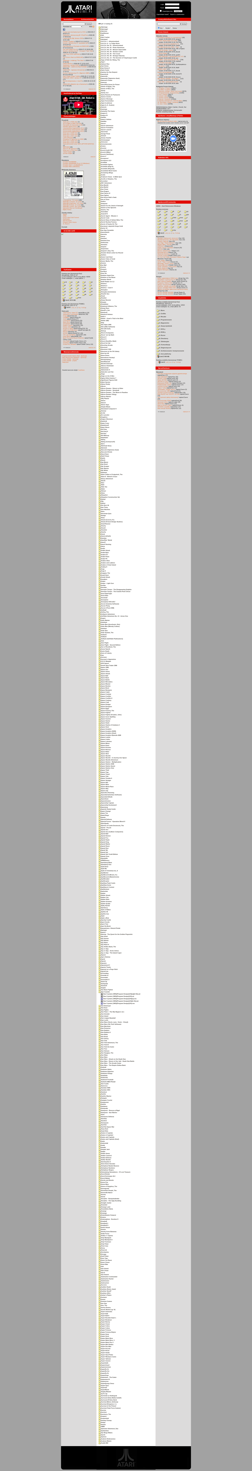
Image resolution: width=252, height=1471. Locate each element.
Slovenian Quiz (106, 513)
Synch (103, 1435)
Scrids (103, 175)
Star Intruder (105, 1014)
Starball (103, 1067)
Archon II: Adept (68, 328)
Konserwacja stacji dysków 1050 (73, 129)
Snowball (104, 597)
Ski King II (104, 431)
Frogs (65, 316)
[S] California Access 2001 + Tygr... (169, 47)
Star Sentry (105, 1038)
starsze (93, 156)
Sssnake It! (105, 975)
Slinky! (103, 499)
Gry (161, 28)
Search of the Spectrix (108, 207)
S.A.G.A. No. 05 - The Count (110, 54)
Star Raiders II (106, 1032)
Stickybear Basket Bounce (110, 1166)
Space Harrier (105, 721)
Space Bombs (106, 686)
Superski (104, 1387)
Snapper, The (105, 573)
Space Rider (105, 751)
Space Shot (105, 753)
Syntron (103, 1437)
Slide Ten (104, 487)
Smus (103, 546)
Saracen (103, 107)
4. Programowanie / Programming (168, 93)
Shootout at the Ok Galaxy (110, 351)
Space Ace (104, 669)
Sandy (103, 90)
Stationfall (104, 1143)
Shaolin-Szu (105, 294)
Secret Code (105, 218)
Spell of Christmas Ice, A (109, 870)
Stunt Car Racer (106, 1260)
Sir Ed (103, 413)
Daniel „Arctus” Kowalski (165, 247)
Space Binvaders (106, 682)
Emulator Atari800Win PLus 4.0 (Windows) (76, 163)
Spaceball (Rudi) (106, 797)
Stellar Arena (105, 1153)
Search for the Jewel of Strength (112, 205)
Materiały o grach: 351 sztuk (72, 206)
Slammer (104, 472)
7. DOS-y (162, 329)
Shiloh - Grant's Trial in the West (112, 318)
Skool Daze (105, 454)
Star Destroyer (106, 1006)
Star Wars (104, 1057)
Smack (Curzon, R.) (107, 520)
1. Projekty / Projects (164, 88)
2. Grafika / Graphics (164, 89)
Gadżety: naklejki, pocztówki (167, 286)
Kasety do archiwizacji (165, 72)
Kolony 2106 (67, 327)
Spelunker (104, 891)
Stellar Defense (106, 1157)
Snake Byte (105, 552)
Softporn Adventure (108, 614)
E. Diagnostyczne (165, 347)
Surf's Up (104, 1394)
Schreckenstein (106, 144)
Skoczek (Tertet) (106, 452)
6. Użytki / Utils (162, 96)
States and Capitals (107, 1137)
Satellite (103, 121)
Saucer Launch (106, 129)
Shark (103, 296)
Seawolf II (104, 214)
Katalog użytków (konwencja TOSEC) (169, 360)
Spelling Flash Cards (108, 883)
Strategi (103, 1211)
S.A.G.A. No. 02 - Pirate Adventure (112, 47)
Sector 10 (104, 228)
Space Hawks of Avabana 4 (110, 725)
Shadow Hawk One (107, 275)
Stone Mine (105, 1184)
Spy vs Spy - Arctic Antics (110, 951)
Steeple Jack (105, 1149)
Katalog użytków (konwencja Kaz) (168, 302)
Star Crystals (105, 992)
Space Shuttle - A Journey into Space (114, 758)
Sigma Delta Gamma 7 (108, 378)
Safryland (104, 39)
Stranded (104, 1205)
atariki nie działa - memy (165, 50)
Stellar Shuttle (106, 1159)
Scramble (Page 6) (107, 166)
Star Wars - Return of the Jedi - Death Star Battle (117, 1061)
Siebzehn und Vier (107, 372)
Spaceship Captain (107, 803)
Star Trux (104, 1049)
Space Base (105, 677)
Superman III (105, 1379)
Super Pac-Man (106, 1346)
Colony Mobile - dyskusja (70, 359)
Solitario (104, 634)
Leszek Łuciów (162, 255)
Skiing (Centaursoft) (108, 441)
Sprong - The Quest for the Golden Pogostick (116, 934)
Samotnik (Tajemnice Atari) (110, 78)
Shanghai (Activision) (108, 292)
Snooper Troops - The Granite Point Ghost (115, 591)
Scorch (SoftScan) (107, 154)
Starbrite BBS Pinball (108, 1082)
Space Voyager (106, 780)
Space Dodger (106, 704)
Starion (103, 1104)
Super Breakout (106, 1320)
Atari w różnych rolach (165, 405)
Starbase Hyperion (107, 1071)
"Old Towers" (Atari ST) (70, 312)
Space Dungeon (106, 706)
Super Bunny (105, 1322)
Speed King (105, 842)
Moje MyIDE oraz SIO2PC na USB (168, 394)
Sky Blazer (104, 462)
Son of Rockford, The (108, 647)
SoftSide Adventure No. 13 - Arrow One (114, 616)
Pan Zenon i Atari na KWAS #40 (73, 57)
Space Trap (105, 772)
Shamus (104, 283)
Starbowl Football (107, 1079)
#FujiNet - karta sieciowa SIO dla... (169, 59)
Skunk (103, 460)
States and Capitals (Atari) (110, 1139)
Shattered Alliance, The (109, 306)
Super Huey (105, 1334)
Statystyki (65, 362)
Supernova (104, 1381)
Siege (103, 374)
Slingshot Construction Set (110, 497)
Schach (103, 136)
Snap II (103, 571)
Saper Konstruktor (107, 101)
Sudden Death (106, 1287)
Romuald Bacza (163, 252)
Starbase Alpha (106, 1069)
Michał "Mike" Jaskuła (164, 244)
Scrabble (104, 162)
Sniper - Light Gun (107, 583)
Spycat (103, 955)
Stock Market (105, 1178)
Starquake (104, 1108)
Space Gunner (106, 719)
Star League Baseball (108, 1018)
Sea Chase (104, 189)
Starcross (104, 1086)
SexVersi (104, 271)
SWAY (103, 1426)
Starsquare (104, 1123)
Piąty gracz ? (162, 66)
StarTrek (104, 1125)
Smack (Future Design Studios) (112, 521)
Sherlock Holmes (107, 314)
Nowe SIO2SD (162, 380)
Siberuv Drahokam (107, 365)
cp (187, 211)
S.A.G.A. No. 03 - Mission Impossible (113, 49)
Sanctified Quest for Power (110, 84)
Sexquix (103, 269)
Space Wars (105, 784)
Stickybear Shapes (107, 1170)
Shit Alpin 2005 (106, 324)
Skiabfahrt (104, 437)
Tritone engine (67, 152)
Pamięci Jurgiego (68, 41)
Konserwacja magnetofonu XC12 (73, 131)
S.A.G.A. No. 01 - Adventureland (112, 45)
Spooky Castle (106, 920)
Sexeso (103, 267)
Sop (102, 655)
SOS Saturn (105, 663)
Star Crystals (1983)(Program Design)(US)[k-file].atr (121, 1001)
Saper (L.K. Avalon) (107, 105)
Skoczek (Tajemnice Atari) (110, 450)
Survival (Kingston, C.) (109, 1404)
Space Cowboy (106, 700)
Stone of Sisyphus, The (109, 1186)
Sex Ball (103, 265)
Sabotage (104, 27)
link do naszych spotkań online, (167, 121)
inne (79, 297)
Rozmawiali (160, 236)
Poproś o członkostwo (177, 14)
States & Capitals (107, 1133)
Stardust (104, 1092)
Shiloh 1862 (105, 320)
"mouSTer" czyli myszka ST (166, 280)
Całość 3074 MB (70, 300)
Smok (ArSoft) (106, 536)
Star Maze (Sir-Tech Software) (111, 1024)
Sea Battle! (104, 187)
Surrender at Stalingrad (109, 1395)
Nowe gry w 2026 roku (70, 122)
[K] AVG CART (162, 69)
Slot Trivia (104, 507)
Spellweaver (105, 889)
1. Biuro (162, 310)
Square (103, 961)
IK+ (159, 75)
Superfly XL (105, 1373)
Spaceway (104, 807)
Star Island (104, 1016)
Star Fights (105, 1010)
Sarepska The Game (108, 111)
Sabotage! (104, 29)
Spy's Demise (105, 957)
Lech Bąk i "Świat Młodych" (166, 243)
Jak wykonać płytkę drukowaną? (168, 397)
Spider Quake (105, 903)
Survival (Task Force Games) (111, 1408)
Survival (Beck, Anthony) (109, 1402)
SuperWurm (105, 1389)
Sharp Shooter (106, 300)
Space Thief (105, 770)
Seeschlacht (105, 232)
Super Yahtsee (106, 1359)
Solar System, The (107, 632)
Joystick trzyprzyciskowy (166, 392)
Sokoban (104, 622)
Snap (102, 569)
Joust (65, 319)
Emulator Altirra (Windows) (71, 166)
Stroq (103, 1248)
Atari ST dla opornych (70, 148)
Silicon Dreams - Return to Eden (112, 388)
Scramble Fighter (107, 164)
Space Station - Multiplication (111, 762)
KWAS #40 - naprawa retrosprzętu (74, 70)
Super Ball (104, 1313)
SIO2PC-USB (162, 378)
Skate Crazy (105, 423)
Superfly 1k (105, 1369)
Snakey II (104, 567)
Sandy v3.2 (104, 92)
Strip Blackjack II (106, 1239)
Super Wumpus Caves (108, 1357)
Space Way (104, 788)
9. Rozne (162, 335)
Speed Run (105, 848)
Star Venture (105, 1051)
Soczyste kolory (163, 402)
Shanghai (104, 290)
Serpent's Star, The (107, 251)
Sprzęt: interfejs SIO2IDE (166, 292)
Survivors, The (106, 1414)
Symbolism (105, 1431)
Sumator (104, 1297)
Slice (102, 483)
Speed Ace (104, 829)
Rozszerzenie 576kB (164, 400)
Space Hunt (105, 727)
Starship (104, 1118)
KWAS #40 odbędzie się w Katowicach (75, 84)
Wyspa (65, 331)
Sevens (103, 263)
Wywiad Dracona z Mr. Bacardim (168, 240)
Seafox (103, 201)
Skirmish (104, 448)
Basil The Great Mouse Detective (73, 338)
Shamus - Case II (106, 287)
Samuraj (104, 82)
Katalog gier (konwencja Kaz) (72, 273)
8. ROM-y (162, 332)
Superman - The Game (108, 1377)
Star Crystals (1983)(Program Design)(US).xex (119, 1003)
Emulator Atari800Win (69, 162)
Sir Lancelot (105, 415)
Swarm (103, 1424)
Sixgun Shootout (107, 419)
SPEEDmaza (105, 860)
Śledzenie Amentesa (164, 254)
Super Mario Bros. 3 (107, 1340)
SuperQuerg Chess (107, 1383)
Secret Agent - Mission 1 (109, 216)
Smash (103, 528)
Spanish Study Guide (108, 809)
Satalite (103, 117)
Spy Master (105, 940)
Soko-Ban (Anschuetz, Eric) (110, 624)
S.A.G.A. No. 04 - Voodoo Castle (112, 51)
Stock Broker (105, 1174)
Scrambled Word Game (109, 171)
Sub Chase (104, 1270)
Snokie (103, 585)
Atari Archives (67, 220)
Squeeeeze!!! (105, 965)
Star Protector (106, 1028)
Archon (65, 333)
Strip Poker (105, 1244)
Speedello (104, 858)
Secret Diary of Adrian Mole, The (112, 220)
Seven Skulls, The (107, 261)
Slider (103, 489)
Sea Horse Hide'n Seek (108, 197)
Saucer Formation (107, 127)
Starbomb (104, 1077)
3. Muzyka (162, 316)
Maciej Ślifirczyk (163, 265)
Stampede (104, 983)
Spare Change (106, 811)
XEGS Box (161, 403)
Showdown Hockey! (108, 357)
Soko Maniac (105, 620)
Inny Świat (66, 341)
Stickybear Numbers (108, 1168)
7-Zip (79, 307)
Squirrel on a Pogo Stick (109, 969)
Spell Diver (104, 866)
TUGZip (83, 307)
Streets (103, 1229)
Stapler (103, 988)
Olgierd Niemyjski (163, 270)
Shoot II (103, 337)
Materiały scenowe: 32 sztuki (72, 201)
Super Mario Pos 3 (107, 1342)
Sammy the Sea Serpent (109, 72)
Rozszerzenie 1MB (164, 391)
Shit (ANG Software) (108, 327)
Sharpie (103, 302)
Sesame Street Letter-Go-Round (112, 253)
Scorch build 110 (106, 150)
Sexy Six (104, 273)
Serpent (103, 246)
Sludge (103, 515)
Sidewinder (105, 368)
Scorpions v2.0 (106, 160)
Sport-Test (104, 924)
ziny (174, 230)
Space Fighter (106, 712)
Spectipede (105, 823)
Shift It (103, 316)
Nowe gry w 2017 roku (70, 136)
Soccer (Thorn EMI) (107, 608)
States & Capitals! (107, 1135)
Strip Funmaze (106, 1242)
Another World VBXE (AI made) (167, 40)
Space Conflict (106, 696)
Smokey (103, 538)
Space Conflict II (106, 698)
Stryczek (104, 1250)
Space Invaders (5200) (108, 731)
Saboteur (104, 31)
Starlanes (104, 1106)
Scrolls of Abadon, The (109, 179)
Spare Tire (104, 813)
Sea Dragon (105, 191)
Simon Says (105, 404)
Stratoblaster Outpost (108, 1215)
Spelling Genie (106, 885)
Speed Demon (106, 836)
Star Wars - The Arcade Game (111, 1063)
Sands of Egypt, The (108, 86)
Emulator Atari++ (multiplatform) (73, 165)
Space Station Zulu (107, 768)
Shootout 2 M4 (106, 349)
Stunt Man (104, 1264)
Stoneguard (105, 1188)
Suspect (104, 1416)
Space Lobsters (106, 741)
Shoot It (103, 339)
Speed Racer (105, 846)
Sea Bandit (104, 185)
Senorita (104, 234)
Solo (102, 641)
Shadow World (106, 279)
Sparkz (103, 817)
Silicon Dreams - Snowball (110, 390)
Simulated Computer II (108, 409)
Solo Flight (105, 643)
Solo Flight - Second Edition (110, 645)
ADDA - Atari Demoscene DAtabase (168, 206)
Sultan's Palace (106, 1295)
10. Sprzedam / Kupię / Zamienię (168, 102)
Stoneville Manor (106, 1192)
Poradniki (65, 120)
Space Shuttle (106, 756)
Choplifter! (66, 317)
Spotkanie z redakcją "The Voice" (73, 60)
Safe (102, 35)
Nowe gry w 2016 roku (70, 141)
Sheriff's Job (105, 310)
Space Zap (104, 790)
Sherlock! (104, 312)
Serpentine (104, 248)
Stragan (159, 276)
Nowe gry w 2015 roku (70, 142)
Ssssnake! (104, 977)
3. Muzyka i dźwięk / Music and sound (170, 91)
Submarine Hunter (107, 1279)
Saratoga (104, 109)
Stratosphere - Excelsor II (109, 1219)
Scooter (103, 148)
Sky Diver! (104, 464)
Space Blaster (105, 684)
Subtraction (105, 1283)
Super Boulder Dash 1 (108, 1318)
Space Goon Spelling (108, 717)
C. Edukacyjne (164, 341)
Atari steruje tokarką (164, 408)
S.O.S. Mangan (106, 661)
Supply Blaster (106, 1391)
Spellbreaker (105, 879)
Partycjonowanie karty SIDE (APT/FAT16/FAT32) (78, 144)
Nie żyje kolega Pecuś (70, 49)
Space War (104, 782)
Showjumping (106, 359)
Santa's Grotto (106, 97)
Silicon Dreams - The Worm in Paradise (114, 392)
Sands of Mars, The (107, 88)
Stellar (103, 1151)
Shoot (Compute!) (107, 333)
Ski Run (103, 433)
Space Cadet (105, 692)
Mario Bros (66, 322)
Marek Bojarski (162, 268)
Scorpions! (105, 158)
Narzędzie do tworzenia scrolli (72, 125)
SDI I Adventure (106, 183)
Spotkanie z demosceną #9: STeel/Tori (75, 35)
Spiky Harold (105, 905)
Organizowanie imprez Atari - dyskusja (74, 356)
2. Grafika (162, 313)
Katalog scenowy (162, 209)
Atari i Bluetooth (162, 377)
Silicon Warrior (106, 396)
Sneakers (104, 579)
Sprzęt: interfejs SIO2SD (165, 294)
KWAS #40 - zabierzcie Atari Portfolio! (75, 67)
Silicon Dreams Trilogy (108, 394)
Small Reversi (105, 524)
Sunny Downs (106, 1307)
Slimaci (103, 491)
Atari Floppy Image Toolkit (71, 76)
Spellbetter (104, 873)
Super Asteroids (106, 1311)
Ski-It (102, 444)
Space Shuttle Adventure (109, 760)
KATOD (160, 249)
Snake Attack (105, 550)
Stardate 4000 (105, 1088)
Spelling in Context (107, 887)
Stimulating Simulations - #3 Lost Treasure (115, 1172)
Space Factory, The (107, 710)
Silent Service (105, 382)
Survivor (104, 1412)
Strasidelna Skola (107, 1209)
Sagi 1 (103, 62)
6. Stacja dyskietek (165, 326)
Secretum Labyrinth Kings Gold (112, 226)
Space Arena (105, 671)
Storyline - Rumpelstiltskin (110, 1198)
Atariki (65, 214)
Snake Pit (104, 558)
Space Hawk (105, 723)
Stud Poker (105, 1256)
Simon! (103, 402)
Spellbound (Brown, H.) (109, 875)
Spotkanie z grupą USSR (71, 65)
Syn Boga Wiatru (106, 1432)
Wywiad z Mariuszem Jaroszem (168, 238)
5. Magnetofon (164, 323)
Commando (66, 320)
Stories (103, 1194)
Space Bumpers (106, 690)
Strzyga (103, 1254)
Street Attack (105, 1227)
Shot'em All (105, 353)
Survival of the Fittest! (108, 1406)
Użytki (168, 28)
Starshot (104, 1120)
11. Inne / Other (162, 104)
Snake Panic (105, 556)
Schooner (104, 142)
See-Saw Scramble (107, 230)
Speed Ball (104, 833)
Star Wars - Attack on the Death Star (113, 1059)
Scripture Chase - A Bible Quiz (111, 177)
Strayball (104, 1221)
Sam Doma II (105, 68)
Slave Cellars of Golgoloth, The (111, 474)
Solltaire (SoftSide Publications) (112, 639)
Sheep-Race (105, 308)
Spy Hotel (104, 936)
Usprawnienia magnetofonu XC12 (73, 128)
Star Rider (104, 1034)
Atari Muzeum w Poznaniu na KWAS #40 (76, 46)
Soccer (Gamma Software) (110, 604)
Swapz (103, 1422)
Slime (103, 493)
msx (181, 221)
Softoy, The (105, 612)
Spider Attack (105, 895)
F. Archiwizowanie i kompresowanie (171, 351)
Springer (104, 930)
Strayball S (104, 1225)
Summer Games (106, 1301)
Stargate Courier (106, 1100)
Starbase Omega (106, 1073)
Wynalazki (159, 372)
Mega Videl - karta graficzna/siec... (169, 82)
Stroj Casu (104, 1246)
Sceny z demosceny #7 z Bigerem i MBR (76, 73)
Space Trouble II (106, 778)
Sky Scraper (105, 466)
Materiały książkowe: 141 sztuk (73, 203)
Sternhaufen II (106, 1162)
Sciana (103, 146)
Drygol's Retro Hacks (70, 222)
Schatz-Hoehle (106, 138)
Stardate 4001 (105, 1090)
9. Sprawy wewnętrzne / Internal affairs (170, 100)
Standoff (104, 985)
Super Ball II (105, 1315)
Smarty (103, 526)
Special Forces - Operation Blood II (113, 821)
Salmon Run (105, 64)
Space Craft (105, 702)
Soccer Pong (105, 606)
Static (103, 1141)
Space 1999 (105, 667)
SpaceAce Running (107, 792)
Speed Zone (105, 856)
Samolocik (104, 74)
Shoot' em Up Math (107, 335)
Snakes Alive (105, 560)
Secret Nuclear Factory (109, 222)
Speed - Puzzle (106, 827)
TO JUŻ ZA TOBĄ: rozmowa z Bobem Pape (172, 257)
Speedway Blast (106, 862)
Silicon (103, 386)
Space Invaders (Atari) (108, 733)
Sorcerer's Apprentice (108, 659)
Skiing (103, 439)
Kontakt (64, 227)
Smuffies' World (106, 540)
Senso (103, 236)
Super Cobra (105, 1326)
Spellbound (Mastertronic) (110, 877)
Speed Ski (104, 850)
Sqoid (103, 959)
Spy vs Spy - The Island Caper (111, 953)
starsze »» (92, 89)
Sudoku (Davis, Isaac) (108, 1289)
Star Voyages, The (107, 1053)
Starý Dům (104, 1131)
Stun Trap (104, 1258)
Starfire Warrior (106, 1096)
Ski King (104, 429)
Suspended (105, 1418)
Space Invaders (106, 729)
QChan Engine (67, 153)
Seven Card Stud (106, 257)
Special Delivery (106, 819)
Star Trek (104, 1040)
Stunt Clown (105, 1262)
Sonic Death (105, 651)
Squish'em (104, 971)
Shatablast (104, 304)
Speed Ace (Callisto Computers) (112, 832)
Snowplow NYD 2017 (108, 602)
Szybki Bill (104, 1443)
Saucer (103, 123)
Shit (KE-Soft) (106, 329)
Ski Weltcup (105, 435)
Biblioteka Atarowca (69, 169)
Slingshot (104, 495)
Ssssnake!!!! (105, 979)
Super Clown (105, 1324)
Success (104, 1285)
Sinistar (103, 411)
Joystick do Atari (163, 386)
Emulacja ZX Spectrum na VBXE (73, 139)
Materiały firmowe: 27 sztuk (71, 205)
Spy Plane (104, 942)
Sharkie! (104, 298)
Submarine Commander (70, 314)
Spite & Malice (106, 909)
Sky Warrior (105, 468)
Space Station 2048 (107, 764)
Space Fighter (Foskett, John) (111, 714)
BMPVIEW (66, 147)
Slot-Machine (105, 509)
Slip (102, 501)
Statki (103, 1145)
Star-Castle (105, 1083)
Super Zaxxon (106, 1361)
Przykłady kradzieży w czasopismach (170, 37)
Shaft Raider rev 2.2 (107, 281)
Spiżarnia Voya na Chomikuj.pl (72, 208)
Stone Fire (104, 1182)
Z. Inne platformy (165, 354)
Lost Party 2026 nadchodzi (71, 54)
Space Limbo (105, 739)
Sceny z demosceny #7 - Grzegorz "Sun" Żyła (78, 51)
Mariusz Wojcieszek (164, 251)
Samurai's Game (106, 80)
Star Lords (104, 1020)
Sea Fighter (105, 195)
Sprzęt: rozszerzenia (164, 284)
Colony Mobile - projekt (69, 360)
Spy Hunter (105, 938)
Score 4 (103, 156)
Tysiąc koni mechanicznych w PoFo (74, 32)
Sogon (103, 618)
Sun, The (104, 1305)
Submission (105, 1281)
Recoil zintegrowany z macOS (72, 81)
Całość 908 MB (164, 356)
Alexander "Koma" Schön (166, 263)
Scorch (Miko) (106, 152)
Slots (102, 511)
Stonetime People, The (109, 1190)
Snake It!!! (104, 554)
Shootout (104, 347)
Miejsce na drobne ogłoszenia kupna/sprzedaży (173, 289)
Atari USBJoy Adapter (164, 281)
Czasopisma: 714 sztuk (70, 200)
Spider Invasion (106, 901)
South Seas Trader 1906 (109, 665)
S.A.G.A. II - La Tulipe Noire (110, 43)
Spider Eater (105, 899)
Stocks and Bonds (107, 1180)
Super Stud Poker (107, 1355)
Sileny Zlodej (105, 384)
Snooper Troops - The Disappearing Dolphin (116, 589)
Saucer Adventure (107, 125)
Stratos (103, 1217)
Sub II (103, 1272)
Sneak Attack (105, 577)
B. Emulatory (163, 338)
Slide (102, 485)
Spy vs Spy (105, 949)
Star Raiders (105, 1030)
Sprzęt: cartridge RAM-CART (167, 287)
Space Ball (104, 676)
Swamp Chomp (106, 1420)
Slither (103, 503)
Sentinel (104, 238)
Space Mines (105, 743)
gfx (187, 214)
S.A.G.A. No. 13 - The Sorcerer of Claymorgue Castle (119, 58)
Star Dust (104, 1008)
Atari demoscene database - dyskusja (74, 357)
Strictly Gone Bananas (108, 1231)
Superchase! (105, 1365)
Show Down (105, 355)
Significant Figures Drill (109, 380)
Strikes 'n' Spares (107, 1235)
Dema (175, 28)
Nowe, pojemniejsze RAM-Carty (168, 278)
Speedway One (106, 864)
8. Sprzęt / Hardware (164, 99)
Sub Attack (105, 1268)
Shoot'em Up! (106, 343)
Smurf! (103, 542)
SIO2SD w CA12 (163, 381)
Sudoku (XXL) (106, 1293)
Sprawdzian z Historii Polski (110, 928)
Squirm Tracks (106, 967)
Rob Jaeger (161, 260)
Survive (103, 1410)
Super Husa (105, 1336)
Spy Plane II (105, 944)
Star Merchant (106, 1026)
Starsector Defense (107, 1116)
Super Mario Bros (107, 1338)
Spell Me (104, 868)
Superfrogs (105, 1375)
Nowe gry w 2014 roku (70, 150)
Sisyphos (104, 417)
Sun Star (104, 1303)
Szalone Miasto (106, 1441)
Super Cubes (105, 1328)
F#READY (161, 246)
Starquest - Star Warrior (109, 1112)
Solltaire (104, 636)
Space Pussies (106, 747)
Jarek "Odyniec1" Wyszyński (167, 266)
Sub (102, 1266)
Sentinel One (105, 240)
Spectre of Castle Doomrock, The (112, 825)
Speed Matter (105, 844)
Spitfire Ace (105, 914)
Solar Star (104, 630)
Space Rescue (106, 749)
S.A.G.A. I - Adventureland (110, 41)
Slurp (103, 517)
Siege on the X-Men (107, 376)
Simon (103, 400)
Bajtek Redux (67, 209)
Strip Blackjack (106, 1238)
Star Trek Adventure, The (109, 1042)
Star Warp (104, 1055)
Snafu (103, 548)
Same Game (105, 70)
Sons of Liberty (106, 653)
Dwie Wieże (66, 336)
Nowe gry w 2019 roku (70, 134)
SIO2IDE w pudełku (164, 407)
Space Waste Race (107, 786)
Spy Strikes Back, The (108, 946)
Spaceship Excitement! (109, 805)
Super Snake (105, 1352)
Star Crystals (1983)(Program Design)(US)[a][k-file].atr (121, 994)
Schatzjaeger (105, 140)
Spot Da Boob (106, 926)
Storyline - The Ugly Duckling (111, 1201)
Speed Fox (104, 838)
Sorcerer (104, 657)
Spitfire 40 (104, 912)
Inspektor (66, 342)
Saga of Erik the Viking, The (110, 60)
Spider (103, 893)
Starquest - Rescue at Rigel (110, 1110)
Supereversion (106, 1367)
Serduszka (104, 242)
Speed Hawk (105, 840)
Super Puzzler (106, 1348)
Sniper (103, 581)
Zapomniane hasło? (162, 14)
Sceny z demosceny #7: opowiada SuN (75, 43)
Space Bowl (105, 688)
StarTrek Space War (107, 1127)
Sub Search (105, 1274)
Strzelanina (105, 1252)
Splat (102, 916)
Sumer (103, 1299)
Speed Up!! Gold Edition (109, 854)
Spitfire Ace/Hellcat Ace (70, 330)
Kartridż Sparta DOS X (70, 126)
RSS (91, 26)
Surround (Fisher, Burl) (109, 1400)
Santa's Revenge (106, 99)
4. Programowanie (165, 320)
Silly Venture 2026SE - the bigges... (169, 78)
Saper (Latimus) (106, 103)
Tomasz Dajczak (163, 241)
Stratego (104, 1213)
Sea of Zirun (105, 199)
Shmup (103, 331)
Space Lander (105, 737)
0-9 (65, 282)
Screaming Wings (107, 173)
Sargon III (104, 115)
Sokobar (104, 628)
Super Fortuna (106, 1330)
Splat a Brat (105, 918)
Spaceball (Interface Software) (111, 795)
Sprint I (103, 932)
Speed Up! (104, 852)
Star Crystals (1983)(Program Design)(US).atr (118, 996)
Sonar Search (105, 649)
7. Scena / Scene (163, 97)
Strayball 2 (104, 1223)
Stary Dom (104, 1129)
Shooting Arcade (107, 345)
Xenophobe (66, 324)
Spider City (105, 897)
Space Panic (105, 745)
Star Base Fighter (107, 989)
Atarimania (66, 219)
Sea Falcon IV (105, 193)
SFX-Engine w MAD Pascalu (72, 123)
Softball (103, 610)
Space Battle (105, 680)
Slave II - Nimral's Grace (109, 476)
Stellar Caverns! (106, 1155)
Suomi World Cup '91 (108, 1309)
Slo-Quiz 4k (105, 505)
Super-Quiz (105, 1385)
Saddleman (105, 33)
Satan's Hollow (106, 119)
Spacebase (104, 799)
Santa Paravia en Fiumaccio (110, 95)
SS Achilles (105, 973)
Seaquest (104, 203)
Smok (103, 534)
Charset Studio (162, 53)
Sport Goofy (105, 922)
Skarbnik (104, 421)
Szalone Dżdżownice (108, 1439)
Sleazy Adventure (107, 478)
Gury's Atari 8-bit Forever (71, 217)
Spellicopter (105, 881)
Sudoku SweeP (106, 1291)
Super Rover (105, 1350)
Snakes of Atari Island (108, 565)
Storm (103, 1196)
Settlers (103, 255)
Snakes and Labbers (108, 563)
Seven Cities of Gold (108, 259)
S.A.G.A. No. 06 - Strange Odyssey (113, 55)
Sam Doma (104, 66)
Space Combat (106, 694)
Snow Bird (104, 595)
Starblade (104, 1075)
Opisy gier (65, 311)
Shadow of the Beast (108, 277)
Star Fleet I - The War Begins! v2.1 (112, 1012)
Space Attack (105, 673)
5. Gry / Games (162, 94)
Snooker (104, 587)
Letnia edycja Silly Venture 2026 (73, 38)
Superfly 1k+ (105, 1371)
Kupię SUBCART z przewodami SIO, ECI (171, 56)
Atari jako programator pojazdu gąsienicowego (172, 373)
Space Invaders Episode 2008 (111, 735)
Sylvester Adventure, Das (109, 1428)
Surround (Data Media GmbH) (111, 1398)
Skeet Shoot (105, 427)
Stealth (103, 1147)
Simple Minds (105, 407)
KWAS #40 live (67, 63)
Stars (102, 1114)
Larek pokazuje (68, 137)
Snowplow (104, 600)
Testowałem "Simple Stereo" (166, 389)
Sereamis (104, 244)
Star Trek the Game (107, 1047)
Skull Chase (105, 456)
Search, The (105, 210)
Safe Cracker (105, 37)
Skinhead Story (106, 446)
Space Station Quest (108, 766)
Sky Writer (104, 470)
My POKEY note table (164, 63)
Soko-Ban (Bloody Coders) (110, 626)
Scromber (104, 181)
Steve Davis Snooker (108, 1164)
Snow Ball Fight (106, 593)
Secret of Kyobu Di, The (109, 224)
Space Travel (105, 774)
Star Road (104, 1036)
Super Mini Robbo (107, 1344)
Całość (68, 307)
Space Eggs (105, 708)
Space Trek (104, 776)
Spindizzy (104, 907)
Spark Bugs (105, 815)
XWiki (64, 216)
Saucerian (104, 131)
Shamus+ (104, 285)
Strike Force (105, 1233)
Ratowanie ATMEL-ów (164, 383)
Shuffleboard (105, 361)
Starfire (103, 1094)
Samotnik (104, 76)
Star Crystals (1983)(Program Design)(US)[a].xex (119, 998)
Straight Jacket (106, 1203)
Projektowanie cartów (164, 384)
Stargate (104, 1098)
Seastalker (104, 211)
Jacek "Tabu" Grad (164, 262)
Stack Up (104, 981)
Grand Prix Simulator (69, 344)
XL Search (66, 224)
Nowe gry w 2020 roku (70, 133)
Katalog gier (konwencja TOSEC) (73, 304)
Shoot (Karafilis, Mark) (108, 341)
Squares (104, 963)
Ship (102, 322)
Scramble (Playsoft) (107, 168)
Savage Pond (105, 134)
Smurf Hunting (106, 544)
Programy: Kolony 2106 (165, 283)
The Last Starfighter (69, 335)
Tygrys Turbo (162, 388)
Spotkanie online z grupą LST (72, 78)
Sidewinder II (105, 370)
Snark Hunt (105, 575)
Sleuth (103, 480)
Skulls (103, 458)
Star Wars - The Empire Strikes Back (113, 1065)
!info (174, 217)
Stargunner (105, 1102)
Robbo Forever (68, 325)
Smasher (104, 530)
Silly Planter (105, 398)
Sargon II (104, 113)
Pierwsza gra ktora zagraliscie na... (169, 44)
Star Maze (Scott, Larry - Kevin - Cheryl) (114, 1022)
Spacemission (106, 801)
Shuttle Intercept (106, 363)
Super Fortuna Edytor (108, 1332)
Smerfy (103, 532)
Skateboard (105, 425)
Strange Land (105, 1207)
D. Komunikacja (164, 344)
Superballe (104, 1363)
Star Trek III (105, 1045)
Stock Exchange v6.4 (108, 1176)
